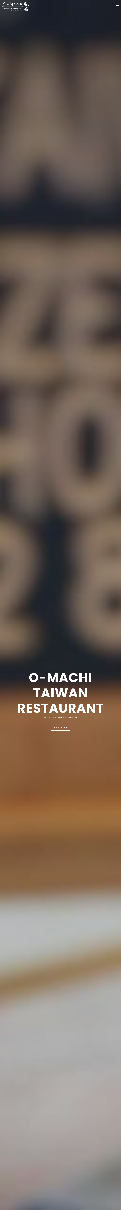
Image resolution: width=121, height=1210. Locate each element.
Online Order (60, 728)
